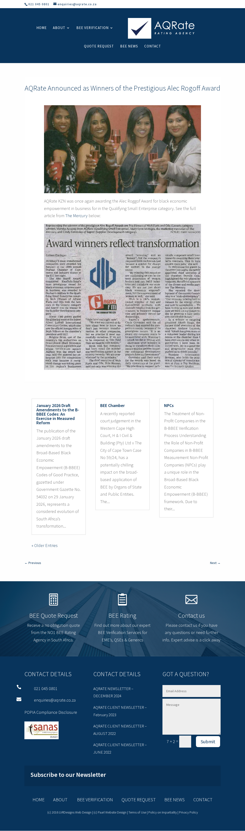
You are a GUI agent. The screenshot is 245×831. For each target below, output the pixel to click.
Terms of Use (137, 812)
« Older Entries (45, 545)
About (59, 28)
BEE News (129, 46)
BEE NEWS (170, 799)
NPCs (169, 405)
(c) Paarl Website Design (110, 812)
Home (41, 28)
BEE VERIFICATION (90, 799)
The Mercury (76, 215)
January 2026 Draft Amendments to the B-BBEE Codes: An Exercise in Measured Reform (57, 414)
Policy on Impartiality (162, 812)
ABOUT (60, 799)
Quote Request (99, 46)
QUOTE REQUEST (134, 799)
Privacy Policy (188, 812)
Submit (208, 741)
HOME (39, 799)
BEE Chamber (112, 405)
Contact (152, 46)
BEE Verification (92, 28)
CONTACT (202, 799)
